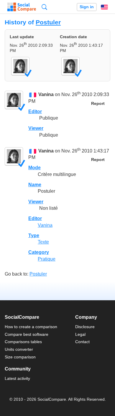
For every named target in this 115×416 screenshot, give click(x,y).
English (104, 7)
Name (34, 184)
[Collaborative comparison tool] (22, 7)
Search (44, 7)
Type (33, 235)
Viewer (35, 128)
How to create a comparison (31, 326)
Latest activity (17, 378)
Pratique (46, 258)
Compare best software (26, 334)
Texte (43, 241)
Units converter (19, 349)
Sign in (87, 7)
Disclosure (85, 326)
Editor (35, 111)
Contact (82, 341)
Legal (80, 334)
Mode (34, 167)
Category (38, 252)
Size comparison (20, 357)
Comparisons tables (23, 341)
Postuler (48, 22)
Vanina (46, 94)
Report (98, 103)
